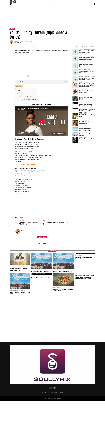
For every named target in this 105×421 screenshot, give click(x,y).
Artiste (55, 4)
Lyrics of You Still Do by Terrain (28, 99)
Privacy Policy (76, 4)
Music (24, 4)
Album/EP (30, 4)
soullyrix (17, 42)
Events (50, 4)
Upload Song (62, 4)
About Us (69, 4)
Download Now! (19, 86)
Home (20, 4)
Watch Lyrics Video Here (26, 96)
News (45, 4)
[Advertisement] (52, 16)
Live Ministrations (38, 4)
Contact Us (83, 4)
